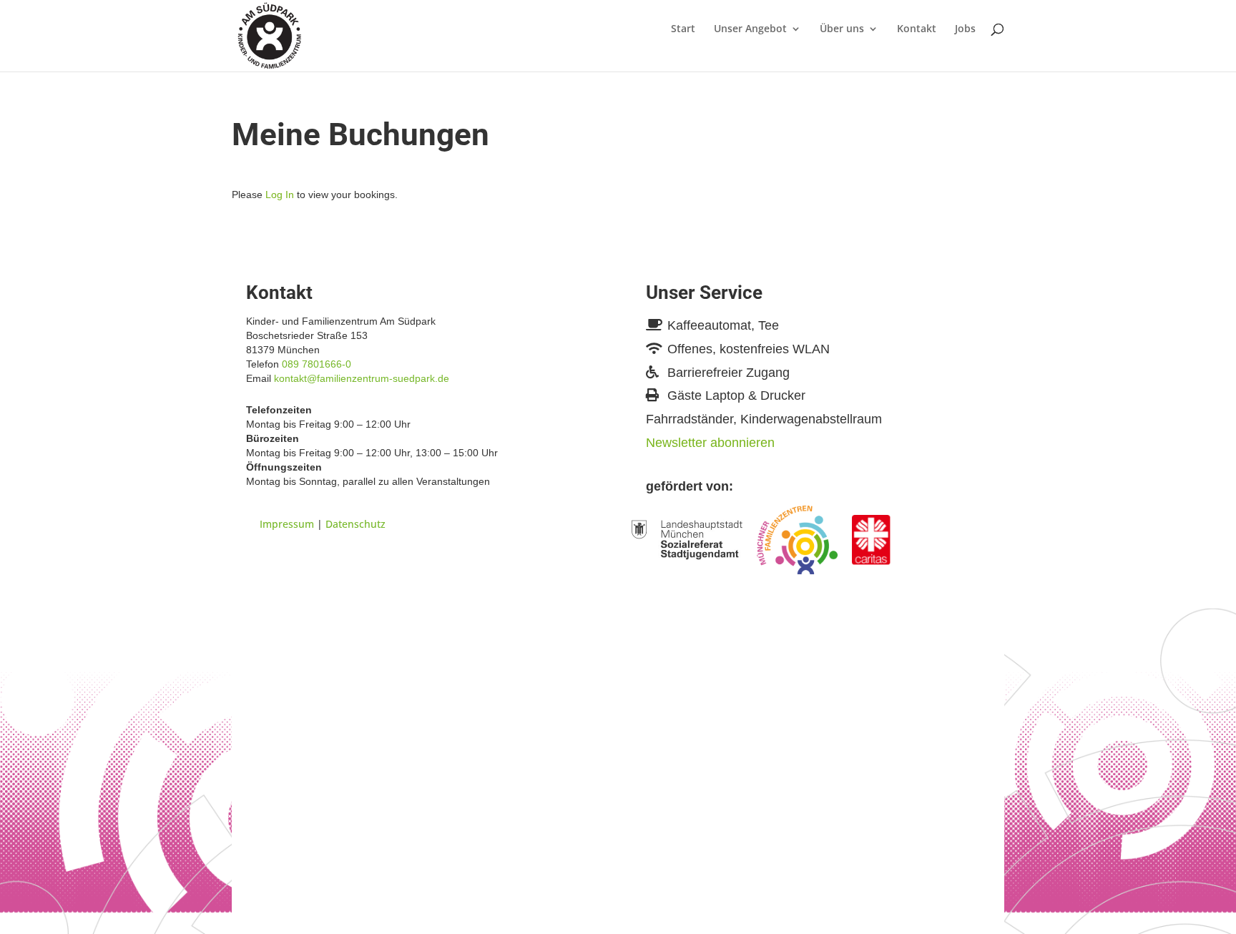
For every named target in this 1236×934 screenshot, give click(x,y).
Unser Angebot (750, 29)
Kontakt (916, 29)
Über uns (842, 29)
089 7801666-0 (316, 364)
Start (683, 29)
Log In (279, 194)
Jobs (965, 29)
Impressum (287, 524)
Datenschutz (355, 524)
